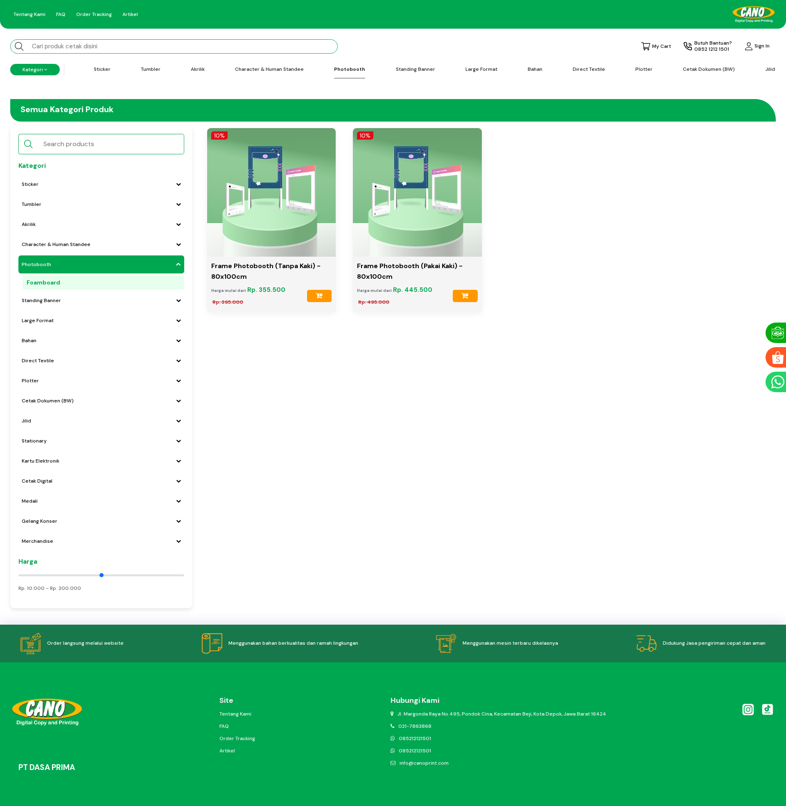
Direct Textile (589, 69)
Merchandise (37, 541)
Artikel (130, 14)
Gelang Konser (39, 521)
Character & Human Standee (269, 69)
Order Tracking (94, 14)
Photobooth (349, 69)
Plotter (644, 69)
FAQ (61, 14)
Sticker (102, 69)
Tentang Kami (29, 14)
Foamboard (43, 282)
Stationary (34, 441)
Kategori (33, 69)
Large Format (481, 69)
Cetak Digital (37, 481)
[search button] (19, 46)
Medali (30, 501)
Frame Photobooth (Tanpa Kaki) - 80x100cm (266, 271)
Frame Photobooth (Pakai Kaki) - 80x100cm (410, 271)
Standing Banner (415, 69)
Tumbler (150, 69)
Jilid (770, 69)
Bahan (535, 69)
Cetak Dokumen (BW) (709, 69)
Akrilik (198, 69)
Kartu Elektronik (40, 461)
